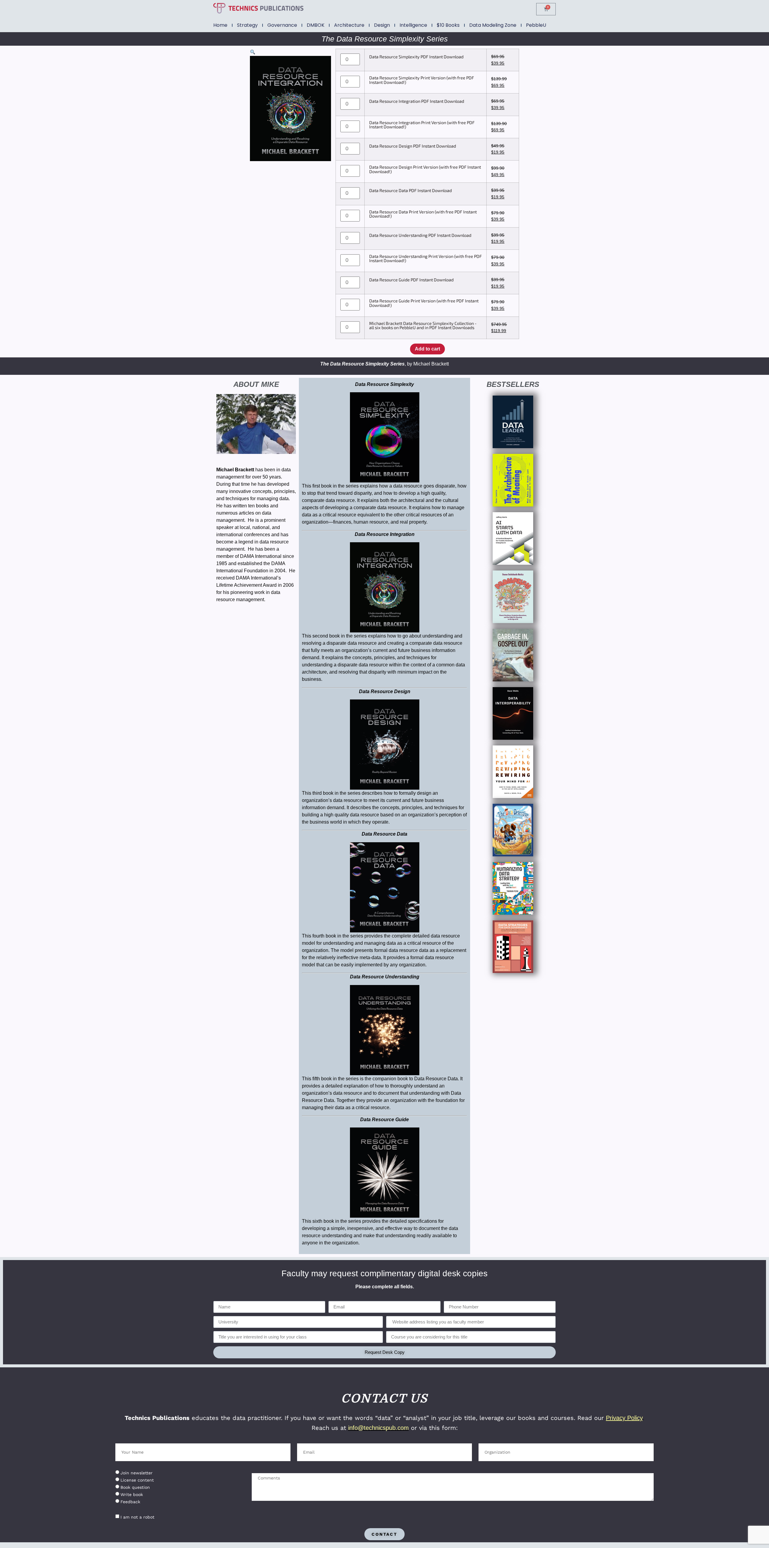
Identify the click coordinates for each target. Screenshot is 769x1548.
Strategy (247, 25)
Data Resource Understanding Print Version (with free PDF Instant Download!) (425, 258)
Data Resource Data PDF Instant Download (410, 190)
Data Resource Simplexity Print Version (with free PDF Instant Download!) (421, 80)
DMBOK (315, 25)
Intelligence (413, 25)
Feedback (130, 1501)
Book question (135, 1487)
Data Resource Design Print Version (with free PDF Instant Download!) (425, 169)
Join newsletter (136, 1472)
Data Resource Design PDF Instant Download (412, 146)
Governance (282, 25)
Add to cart (427, 348)
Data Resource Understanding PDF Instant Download (420, 235)
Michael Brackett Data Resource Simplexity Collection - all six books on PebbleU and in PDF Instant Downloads (422, 325)
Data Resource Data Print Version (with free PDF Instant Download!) (423, 214)
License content (137, 1480)
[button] (252, 52)
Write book (131, 1494)
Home (220, 25)
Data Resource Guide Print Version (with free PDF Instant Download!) (424, 303)
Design (382, 25)
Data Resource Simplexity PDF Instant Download (416, 57)
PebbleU (536, 25)
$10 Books (448, 25)
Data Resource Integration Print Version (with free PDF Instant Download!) (422, 125)
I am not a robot (137, 1517)
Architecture (349, 25)
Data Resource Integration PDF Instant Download (416, 101)
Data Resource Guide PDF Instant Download (411, 280)
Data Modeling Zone (492, 25)
